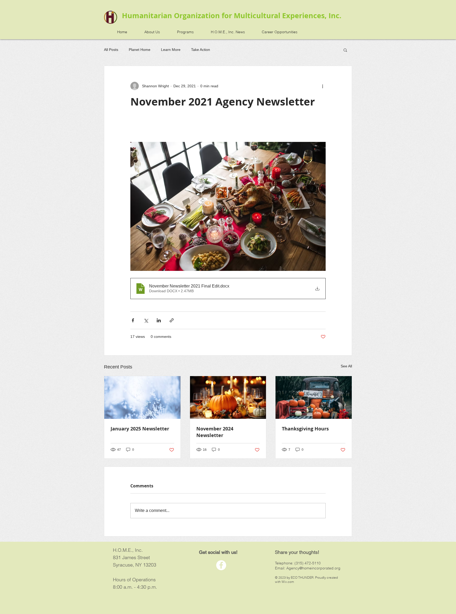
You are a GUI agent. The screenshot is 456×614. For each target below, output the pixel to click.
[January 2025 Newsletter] (142, 397)
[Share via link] (171, 320)
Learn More (170, 49)
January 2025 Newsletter (140, 428)
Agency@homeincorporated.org (313, 568)
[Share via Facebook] (132, 320)
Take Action (200, 49)
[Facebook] (221, 565)
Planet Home (139, 49)
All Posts (111, 49)
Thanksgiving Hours (305, 428)
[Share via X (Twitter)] (145, 320)
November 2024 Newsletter (214, 432)
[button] (345, 50)
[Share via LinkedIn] (158, 320)
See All (346, 366)
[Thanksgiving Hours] (314, 397)
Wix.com (288, 582)
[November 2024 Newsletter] (228, 397)
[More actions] (322, 86)
